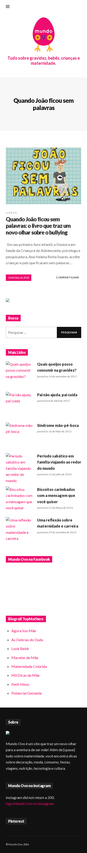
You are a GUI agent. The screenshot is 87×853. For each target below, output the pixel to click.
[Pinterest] (72, 7)
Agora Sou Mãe (23, 630)
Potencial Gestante (26, 693)
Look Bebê (20, 648)
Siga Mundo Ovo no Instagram (30, 803)
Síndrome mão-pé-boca (58, 425)
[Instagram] (64, 7)
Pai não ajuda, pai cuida (57, 395)
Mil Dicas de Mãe (25, 675)
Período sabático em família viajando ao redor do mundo (59, 462)
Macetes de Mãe (24, 657)
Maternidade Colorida (29, 666)
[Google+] (57, 7)
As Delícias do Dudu (27, 639)
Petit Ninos (20, 684)
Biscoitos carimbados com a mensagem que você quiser (56, 495)
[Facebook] (49, 7)
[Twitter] (80, 7)
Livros (11, 212)
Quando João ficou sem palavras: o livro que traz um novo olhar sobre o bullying (38, 226)
